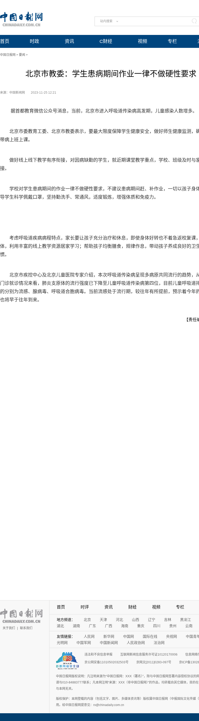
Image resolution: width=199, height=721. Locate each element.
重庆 (140, 626)
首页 (4, 41)
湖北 (60, 626)
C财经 (106, 41)
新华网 (108, 636)
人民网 (89, 636)
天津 (103, 620)
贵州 (172, 626)
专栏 (172, 41)
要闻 (22, 55)
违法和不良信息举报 (98, 654)
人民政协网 (136, 643)
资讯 (69, 41)
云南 (189, 626)
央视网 (171, 636)
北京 (87, 620)
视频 (142, 41)
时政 (34, 41)
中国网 (128, 636)
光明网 (62, 643)
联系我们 (26, 628)
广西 (108, 626)
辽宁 (151, 620)
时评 (85, 607)
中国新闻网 (109, 643)
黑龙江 (185, 620)
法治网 (159, 643)
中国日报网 (8, 55)
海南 (124, 626)
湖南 (76, 626)
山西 (135, 620)
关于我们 (9, 628)
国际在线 (150, 636)
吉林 (167, 620)
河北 (119, 620)
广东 (92, 626)
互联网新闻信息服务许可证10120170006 (148, 654)
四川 (156, 626)
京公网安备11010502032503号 (106, 662)
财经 (132, 607)
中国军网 (83, 643)
